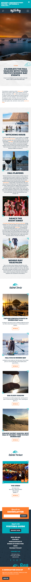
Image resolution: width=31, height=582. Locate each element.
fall (14, 94)
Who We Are (15, 537)
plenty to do (20, 91)
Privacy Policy (15, 548)
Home (16, 65)
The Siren (17, 227)
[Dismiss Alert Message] (28, 2)
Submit (23, 516)
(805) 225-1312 (15, 490)
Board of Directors (15, 544)
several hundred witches (9, 138)
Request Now (15, 530)
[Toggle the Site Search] (3, 11)
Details (15, 495)
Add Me (5, 578)
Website (15, 492)
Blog (15, 546)
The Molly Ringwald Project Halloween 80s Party (14, 223)
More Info (4, 5)
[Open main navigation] (28, 11)
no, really (11, 141)
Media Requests (15, 541)
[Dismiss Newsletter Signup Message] (28, 568)
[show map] (26, 481)
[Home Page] (15, 11)
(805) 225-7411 (15, 557)
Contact (15, 539)
